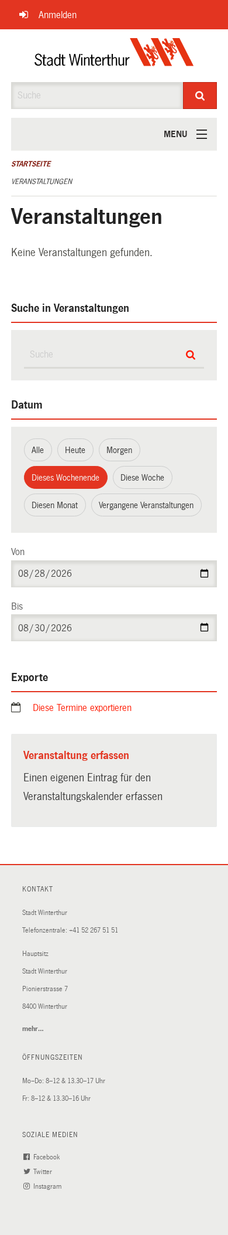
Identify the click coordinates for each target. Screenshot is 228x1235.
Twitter (44, 1172)
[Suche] (200, 95)
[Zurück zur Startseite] (114, 55)
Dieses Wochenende (65, 477)
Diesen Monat (55, 505)
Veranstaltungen (41, 182)
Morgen (119, 450)
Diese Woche (142, 477)
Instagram (48, 1186)
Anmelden (58, 15)
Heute (75, 450)
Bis (17, 606)
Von (18, 552)
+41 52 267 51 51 (93, 930)
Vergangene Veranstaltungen (146, 505)
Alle (38, 450)
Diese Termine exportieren (82, 708)
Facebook (47, 1157)
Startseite (30, 164)
